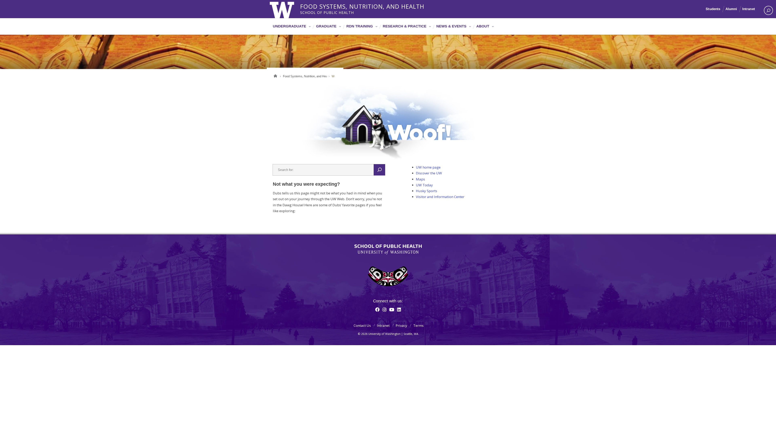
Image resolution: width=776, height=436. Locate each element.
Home (275, 75)
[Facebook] (377, 309)
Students (713, 9)
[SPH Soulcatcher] (388, 276)
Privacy (401, 325)
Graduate (326, 26)
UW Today (424, 185)
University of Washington (286, 9)
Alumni (731, 9)
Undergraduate (289, 26)
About (482, 26)
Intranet (748, 9)
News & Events (451, 26)
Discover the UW (429, 173)
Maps (420, 179)
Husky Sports (426, 191)
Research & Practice (404, 26)
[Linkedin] (399, 309)
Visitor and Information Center (440, 196)
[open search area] (768, 10)
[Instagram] (384, 309)
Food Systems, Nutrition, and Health (362, 5)
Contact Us (362, 325)
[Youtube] (391, 309)
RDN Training (359, 26)
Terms (418, 325)
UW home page (428, 167)
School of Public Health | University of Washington (388, 249)
